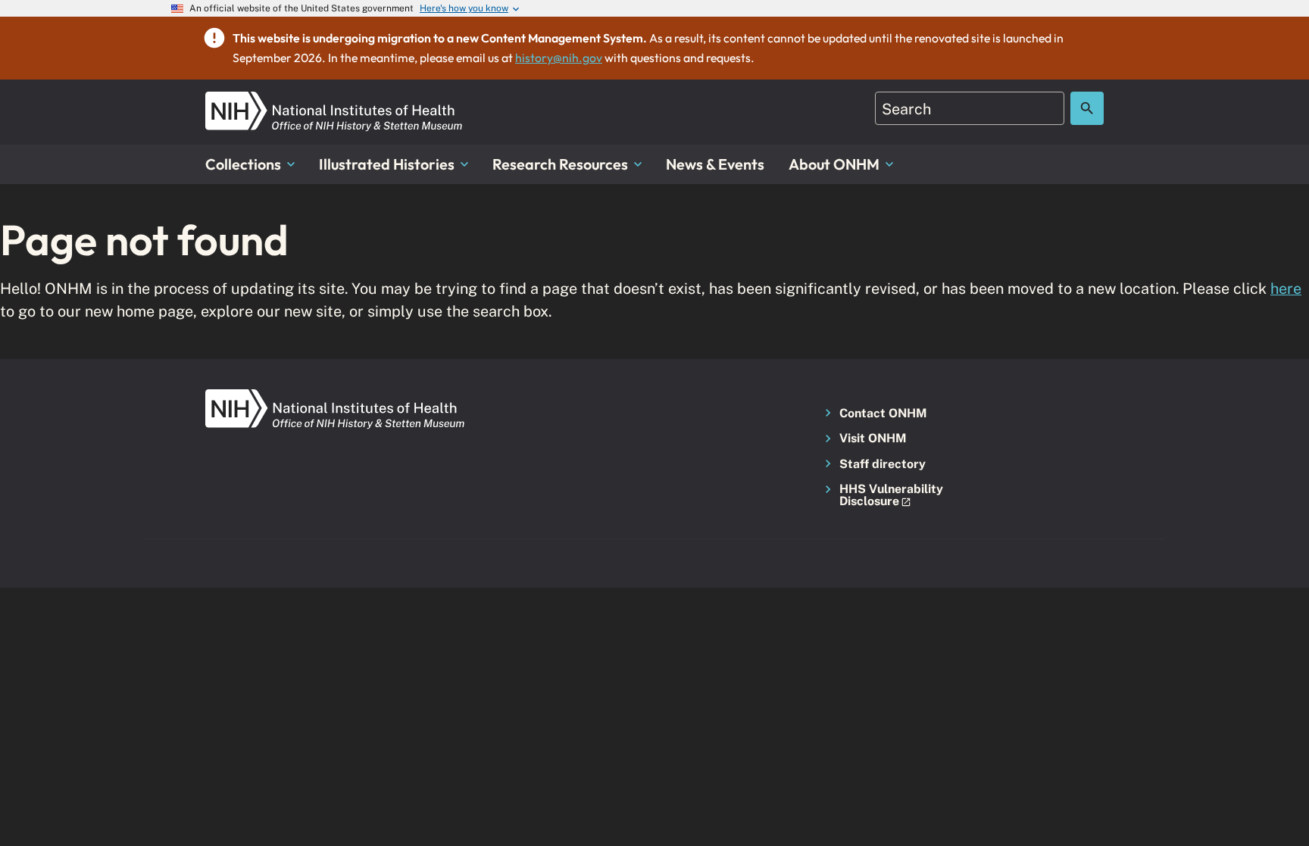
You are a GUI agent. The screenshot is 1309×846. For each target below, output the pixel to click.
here (1285, 288)
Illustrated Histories (387, 164)
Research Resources (560, 164)
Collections (243, 164)
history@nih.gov (558, 57)
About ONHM (834, 164)
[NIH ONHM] (334, 100)
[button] (886, 495)
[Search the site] (1087, 108)
